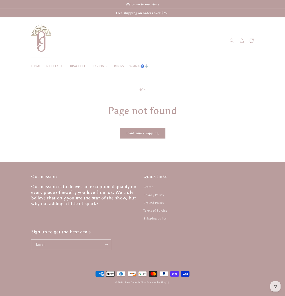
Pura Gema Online (135, 282)
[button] (232, 41)
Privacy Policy (153, 195)
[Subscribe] (106, 244)
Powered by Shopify (158, 282)
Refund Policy (153, 203)
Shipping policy (155, 218)
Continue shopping (142, 133)
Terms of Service (155, 211)
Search (148, 187)
